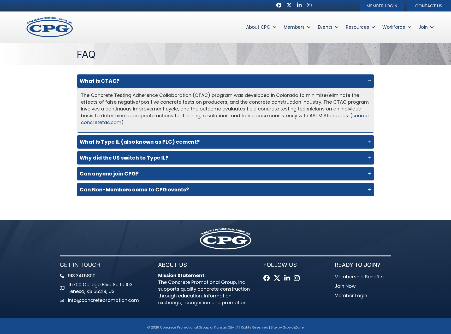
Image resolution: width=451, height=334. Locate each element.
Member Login (351, 295)
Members (294, 27)
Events (325, 27)
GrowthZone (293, 327)
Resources (357, 27)
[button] (382, 5)
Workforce (393, 27)
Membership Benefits (359, 276)
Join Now (345, 286)
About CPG (258, 27)
